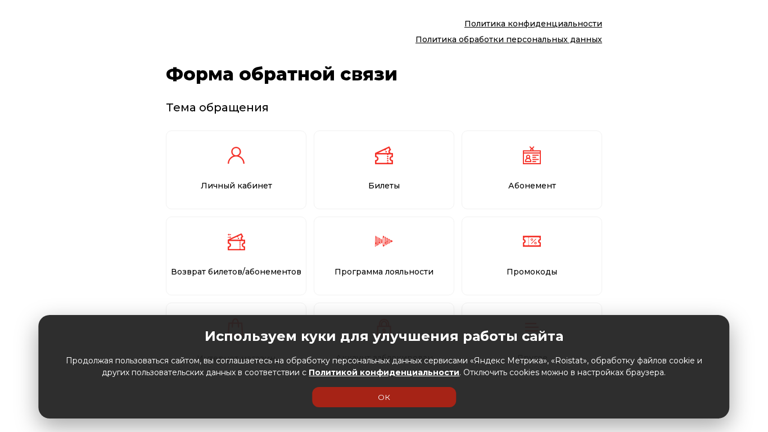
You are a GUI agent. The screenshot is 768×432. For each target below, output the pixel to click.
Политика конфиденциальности (533, 24)
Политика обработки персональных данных (508, 39)
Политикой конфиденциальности (384, 372)
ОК (384, 397)
